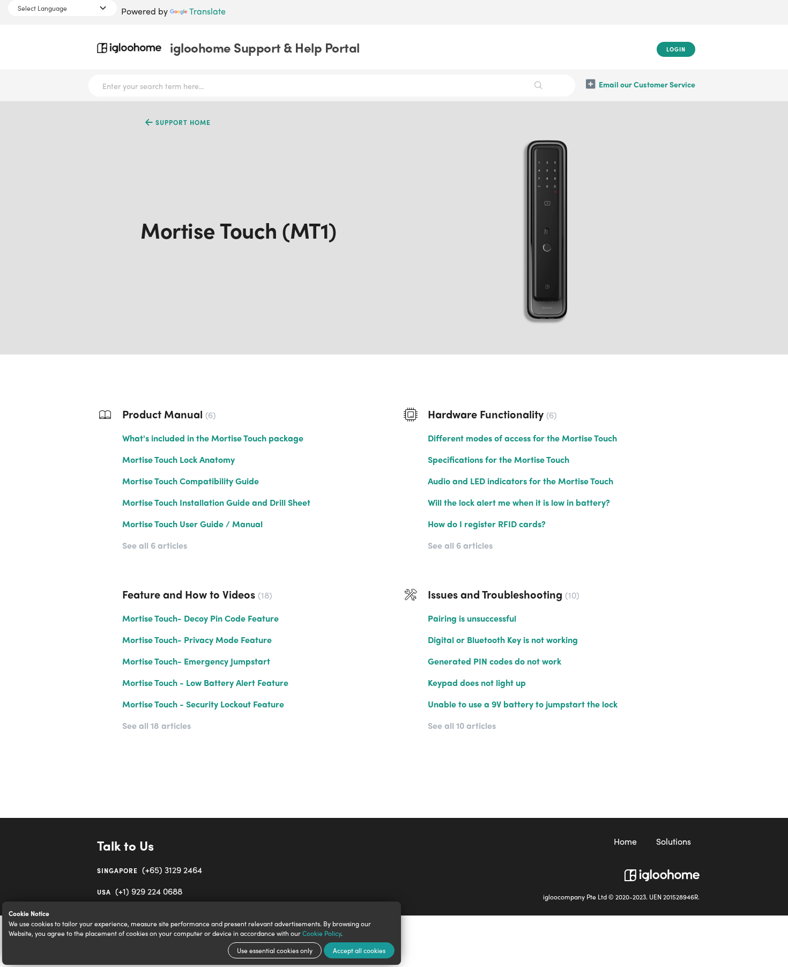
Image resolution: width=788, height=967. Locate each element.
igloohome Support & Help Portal (265, 47)
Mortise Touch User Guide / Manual (192, 524)
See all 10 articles (462, 725)
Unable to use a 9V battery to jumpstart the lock (523, 704)
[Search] (538, 86)
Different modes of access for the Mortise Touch (522, 438)
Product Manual (167, 414)
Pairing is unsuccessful (472, 618)
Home (625, 841)
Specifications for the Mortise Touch (498, 459)
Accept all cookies (359, 950)
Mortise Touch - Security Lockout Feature (203, 704)
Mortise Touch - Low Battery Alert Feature (205, 682)
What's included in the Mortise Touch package (212, 438)
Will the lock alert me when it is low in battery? (519, 502)
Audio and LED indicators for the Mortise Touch (520, 481)
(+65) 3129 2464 (149, 869)
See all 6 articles (154, 545)
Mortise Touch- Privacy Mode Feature (197, 639)
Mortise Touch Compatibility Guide (190, 481)
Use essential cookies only (275, 950)
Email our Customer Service (647, 84)
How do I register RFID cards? (487, 524)
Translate (207, 11)
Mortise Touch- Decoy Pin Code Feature (200, 618)
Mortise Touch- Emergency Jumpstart (196, 661)
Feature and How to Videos (195, 594)
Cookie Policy (321, 933)
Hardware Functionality (491, 414)
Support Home (182, 122)
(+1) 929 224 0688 (139, 891)
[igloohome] (662, 871)
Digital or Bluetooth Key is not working (503, 639)
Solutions (673, 841)
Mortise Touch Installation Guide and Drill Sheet (216, 502)
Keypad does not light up (477, 682)
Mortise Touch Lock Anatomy (178, 459)
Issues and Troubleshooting (502, 594)
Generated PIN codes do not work (494, 661)
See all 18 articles (156, 725)
